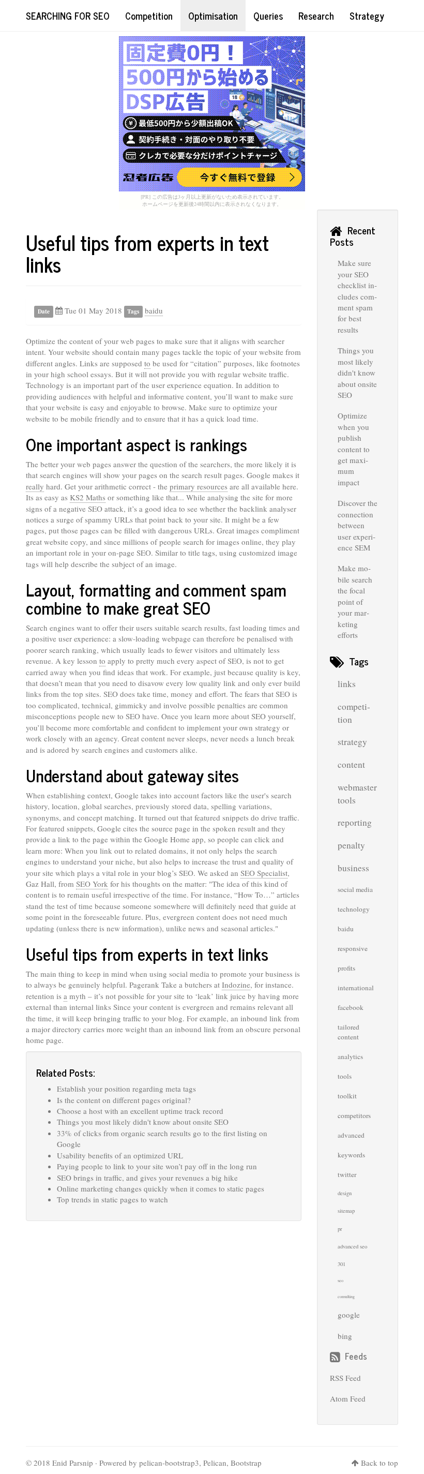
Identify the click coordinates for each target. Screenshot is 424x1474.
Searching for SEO (68, 15)
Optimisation (213, 15)
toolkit (347, 1095)
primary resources (199, 486)
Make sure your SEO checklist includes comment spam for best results (357, 296)
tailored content (348, 1031)
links (347, 684)
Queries (268, 15)
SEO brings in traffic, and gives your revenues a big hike (147, 1177)
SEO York (92, 884)
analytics (350, 1056)
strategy (352, 742)
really (35, 486)
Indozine (236, 984)
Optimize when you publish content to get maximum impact (354, 448)
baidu (154, 310)
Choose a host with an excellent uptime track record (140, 1111)
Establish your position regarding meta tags (126, 1088)
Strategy (367, 15)
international (356, 987)
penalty (351, 845)
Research (316, 15)
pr (340, 1228)
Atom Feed (348, 1398)
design (345, 1193)
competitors (354, 1115)
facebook (351, 1007)
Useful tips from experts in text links (147, 253)
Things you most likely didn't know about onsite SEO (143, 1121)
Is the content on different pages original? (124, 1100)
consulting (346, 1296)
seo (340, 1280)
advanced (351, 1135)
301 (341, 1264)
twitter (347, 1174)
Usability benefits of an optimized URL (120, 1155)
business (353, 868)
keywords (351, 1154)
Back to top (379, 1462)
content (351, 764)
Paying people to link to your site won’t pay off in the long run (157, 1166)
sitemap (346, 1210)
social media (355, 889)
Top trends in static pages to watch (112, 1199)
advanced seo (352, 1246)
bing (345, 1336)
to (147, 363)
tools (345, 1076)
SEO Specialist (263, 873)
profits (346, 968)
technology (354, 909)
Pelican (214, 1462)
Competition (149, 15)
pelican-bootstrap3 (169, 1462)
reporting (355, 822)
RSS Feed (345, 1378)
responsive (353, 948)
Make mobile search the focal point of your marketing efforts (355, 601)
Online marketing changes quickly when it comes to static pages (160, 1188)
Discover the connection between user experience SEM (357, 525)
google (349, 1314)
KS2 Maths (87, 497)
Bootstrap (246, 1462)
